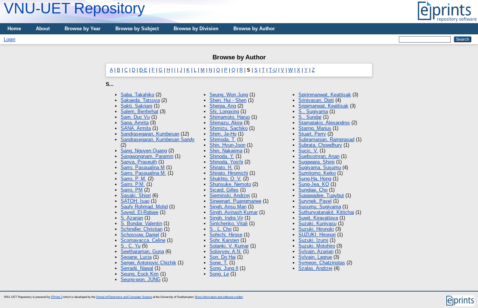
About (43, 28)
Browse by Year (82, 28)
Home (14, 28)
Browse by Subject (137, 28)
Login (9, 39)
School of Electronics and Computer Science (124, 297)
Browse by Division (196, 28)
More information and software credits (219, 297)
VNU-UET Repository (74, 8)
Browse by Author (254, 28)
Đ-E (143, 70)
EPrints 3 (56, 297)
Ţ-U (273, 70)
